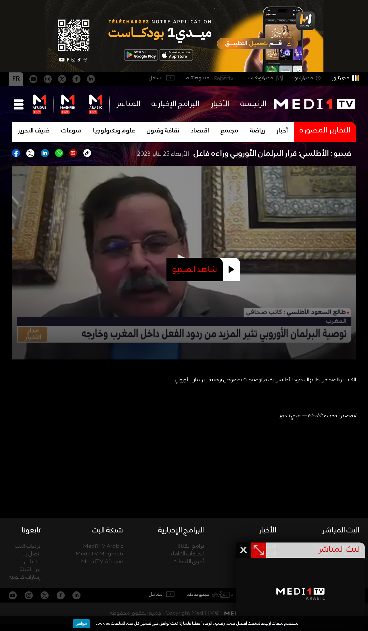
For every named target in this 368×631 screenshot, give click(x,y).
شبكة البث (107, 530)
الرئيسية (253, 104)
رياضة (257, 131)
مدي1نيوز (340, 78)
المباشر (128, 104)
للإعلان (32, 562)
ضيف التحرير (34, 131)
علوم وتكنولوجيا (114, 131)
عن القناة (30, 570)
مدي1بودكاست (259, 78)
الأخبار (220, 104)
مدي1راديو (303, 78)
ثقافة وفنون (163, 131)
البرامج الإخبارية (175, 104)
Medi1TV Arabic (103, 546)
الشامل (156, 78)
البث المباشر (340, 530)
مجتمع (229, 131)
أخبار (282, 131)
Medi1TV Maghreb (99, 554)
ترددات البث (28, 546)
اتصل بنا (31, 554)
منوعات (71, 131)
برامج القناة (191, 546)
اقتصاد (200, 131)
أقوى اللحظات (188, 562)
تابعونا (31, 530)
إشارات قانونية (25, 577)
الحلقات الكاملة (187, 554)
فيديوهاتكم (197, 78)
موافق (81, 623)
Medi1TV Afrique (102, 562)
